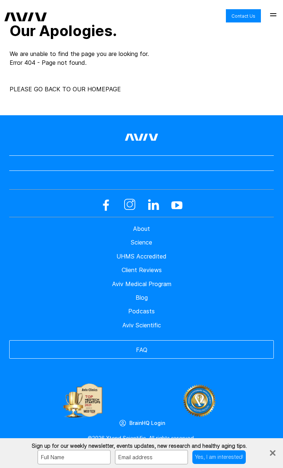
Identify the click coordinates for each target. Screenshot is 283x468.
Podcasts (141, 311)
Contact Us (243, 16)
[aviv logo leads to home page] (25, 11)
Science (141, 242)
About (141, 228)
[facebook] (106, 205)
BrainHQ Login (147, 423)
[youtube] (177, 205)
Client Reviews (142, 270)
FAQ (141, 349)
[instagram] (130, 205)
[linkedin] (153, 205)
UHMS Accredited (141, 256)
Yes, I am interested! (219, 457)
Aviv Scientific (141, 325)
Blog (142, 297)
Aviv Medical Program (141, 284)
